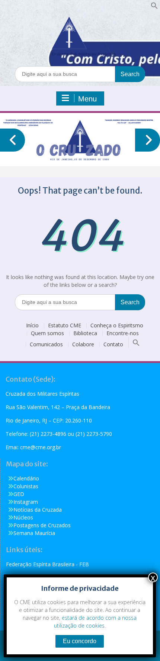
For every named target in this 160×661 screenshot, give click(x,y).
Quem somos (47, 333)
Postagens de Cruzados (42, 525)
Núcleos (23, 517)
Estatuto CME (64, 325)
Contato (113, 344)
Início (32, 325)
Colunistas (25, 486)
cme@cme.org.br (40, 447)
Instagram (25, 501)
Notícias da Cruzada (37, 509)
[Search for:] (80, 73)
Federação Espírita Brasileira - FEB (47, 564)
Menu (87, 99)
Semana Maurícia (34, 533)
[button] (154, 7)
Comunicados (46, 344)
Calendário (26, 478)
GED (18, 494)
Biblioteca (85, 333)
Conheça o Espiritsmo (116, 325)
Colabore (83, 344)
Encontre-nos (122, 333)
